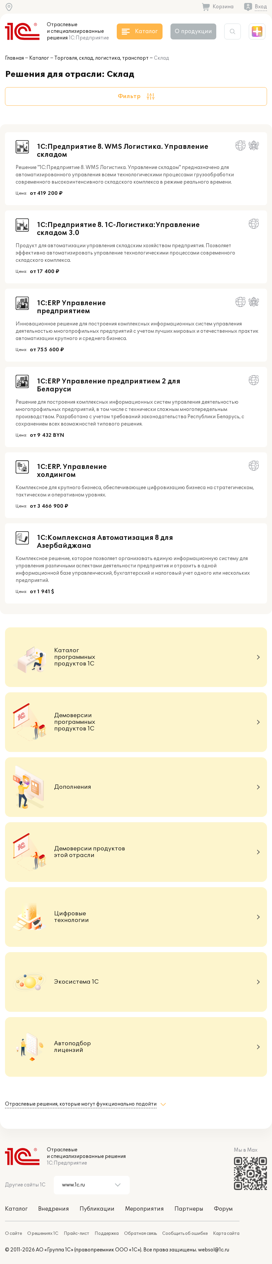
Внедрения (53, 1209)
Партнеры (188, 1209)
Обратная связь (140, 1233)
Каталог (39, 58)
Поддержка (107, 1233)
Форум (223, 1209)
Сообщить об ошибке (185, 1233)
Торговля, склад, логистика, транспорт (101, 58)
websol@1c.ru (213, 1250)
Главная (14, 58)
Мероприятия (144, 1209)
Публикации (97, 1209)
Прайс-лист (76, 1233)
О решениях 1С (42, 1233)
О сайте (13, 1233)
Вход (261, 7)
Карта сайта (226, 1233)
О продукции (193, 31)
